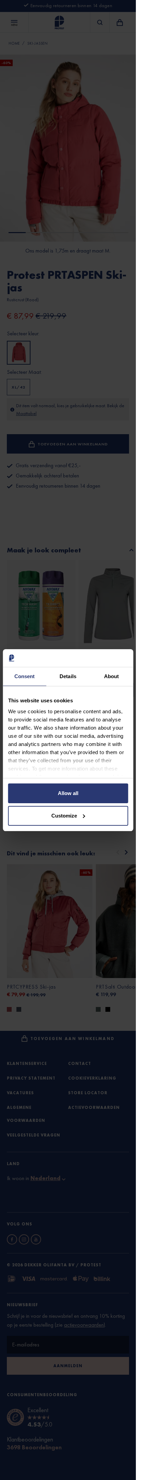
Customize (64, 816)
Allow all (68, 793)
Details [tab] (68, 676)
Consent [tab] (24, 676)
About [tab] (111, 676)
